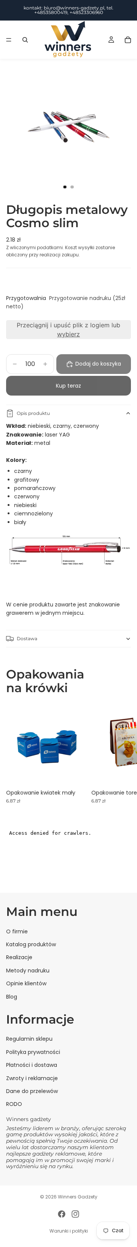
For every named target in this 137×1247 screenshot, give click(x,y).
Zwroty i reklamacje (32, 1078)
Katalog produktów (31, 944)
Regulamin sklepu (29, 1039)
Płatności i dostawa (31, 1065)
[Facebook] (61, 1214)
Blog (11, 996)
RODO (14, 1104)
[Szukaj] (25, 39)
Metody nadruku (27, 970)
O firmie (17, 931)
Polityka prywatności (33, 1052)
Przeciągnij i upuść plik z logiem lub (68, 329)
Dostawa (27, 638)
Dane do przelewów (32, 1091)
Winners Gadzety (77, 1197)
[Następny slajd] (122, 753)
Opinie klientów (26, 984)
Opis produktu (33, 413)
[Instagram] (75, 1214)
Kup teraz (68, 385)
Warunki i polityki (68, 1231)
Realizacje (19, 957)
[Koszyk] (127, 39)
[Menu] (9, 40)
